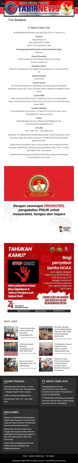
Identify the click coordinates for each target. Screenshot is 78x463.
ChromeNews (50, 461)
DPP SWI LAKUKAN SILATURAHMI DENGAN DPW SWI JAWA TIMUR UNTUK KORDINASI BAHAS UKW (63, 331)
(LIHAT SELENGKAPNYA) (51, 394)
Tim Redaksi (50, 456)
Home (25, 456)
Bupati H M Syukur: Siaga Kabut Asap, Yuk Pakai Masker (27, 363)
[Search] (74, 11)
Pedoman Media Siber (36, 456)
